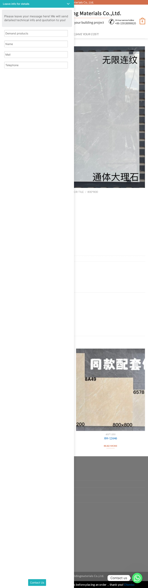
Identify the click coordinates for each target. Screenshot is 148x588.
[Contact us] (137, 578)
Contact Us (37, 582)
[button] (37, 4)
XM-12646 (110, 438)
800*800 (92, 191)
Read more (110, 446)
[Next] (145, 402)
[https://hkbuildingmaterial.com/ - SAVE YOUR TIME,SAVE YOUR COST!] (76, 17)
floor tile (76, 191)
